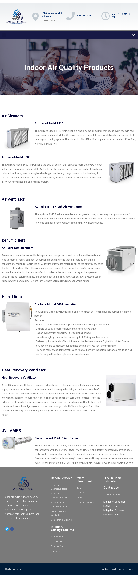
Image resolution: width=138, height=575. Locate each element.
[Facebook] (126, 35)
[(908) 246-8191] (70, 16)
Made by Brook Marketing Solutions (117, 569)
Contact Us (111, 487)
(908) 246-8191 (83, 15)
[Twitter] (133, 35)
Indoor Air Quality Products (62, 528)
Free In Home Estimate (113, 479)
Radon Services (61, 478)
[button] (4, 35)
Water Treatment (84, 479)
